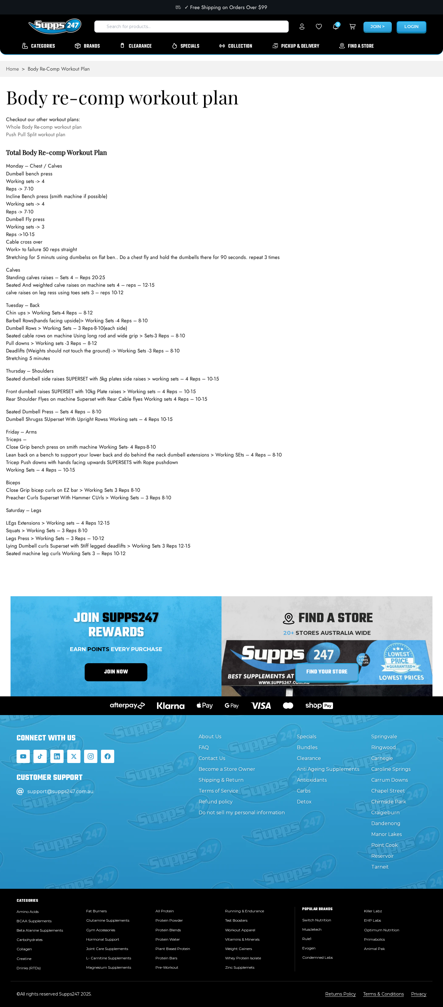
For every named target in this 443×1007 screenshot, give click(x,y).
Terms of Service (218, 791)
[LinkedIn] (57, 756)
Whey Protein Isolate (243, 958)
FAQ (204, 747)
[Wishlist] (319, 27)
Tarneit (380, 867)
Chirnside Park (388, 802)
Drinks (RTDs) (29, 968)
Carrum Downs (389, 780)
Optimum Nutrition (381, 930)
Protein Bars (166, 958)
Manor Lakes (386, 834)
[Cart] (353, 27)
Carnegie (382, 758)
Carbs (303, 791)
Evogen (309, 948)
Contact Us (212, 758)
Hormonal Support (102, 939)
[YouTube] (23, 756)
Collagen (24, 949)
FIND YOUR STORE (326, 672)
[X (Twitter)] (73, 756)
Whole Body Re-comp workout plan (44, 127)
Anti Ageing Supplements (328, 769)
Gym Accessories (100, 930)
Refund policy (216, 802)
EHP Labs (372, 920)
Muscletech (312, 929)
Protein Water (168, 939)
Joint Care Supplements (107, 948)
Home (12, 68)
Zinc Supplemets (239, 967)
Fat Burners (96, 911)
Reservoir (382, 856)
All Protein (165, 911)
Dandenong (386, 823)
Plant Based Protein (173, 948)
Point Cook (384, 845)
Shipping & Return (221, 780)
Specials (306, 736)
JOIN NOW (116, 672)
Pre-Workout (167, 967)
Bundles (307, 747)
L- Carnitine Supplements (108, 958)
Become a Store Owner (227, 769)
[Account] (302, 27)
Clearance (309, 758)
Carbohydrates (29, 939)
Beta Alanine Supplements (40, 930)
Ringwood (383, 747)
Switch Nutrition (316, 920)
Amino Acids (28, 911)
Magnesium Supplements (108, 967)
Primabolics (374, 939)
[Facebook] (107, 756)
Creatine (24, 958)
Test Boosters (236, 920)
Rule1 (306, 938)
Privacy (418, 994)
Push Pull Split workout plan (35, 134)
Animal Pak (374, 948)
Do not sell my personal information (242, 812)
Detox (304, 802)
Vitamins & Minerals (242, 939)
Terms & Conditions (383, 994)
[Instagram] (90, 756)
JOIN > (378, 26)
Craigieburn (385, 812)
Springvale (384, 736)
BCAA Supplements (34, 921)
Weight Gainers (238, 948)
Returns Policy (340, 994)
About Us (210, 736)
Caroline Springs (390, 769)
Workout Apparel (240, 930)
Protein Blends (168, 930)
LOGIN (411, 26)
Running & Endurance (244, 911)
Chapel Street (388, 791)
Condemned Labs (317, 957)
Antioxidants (312, 780)
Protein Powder (169, 920)
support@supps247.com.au (60, 791)
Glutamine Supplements (107, 920)
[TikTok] (40, 756)
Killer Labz (373, 911)
